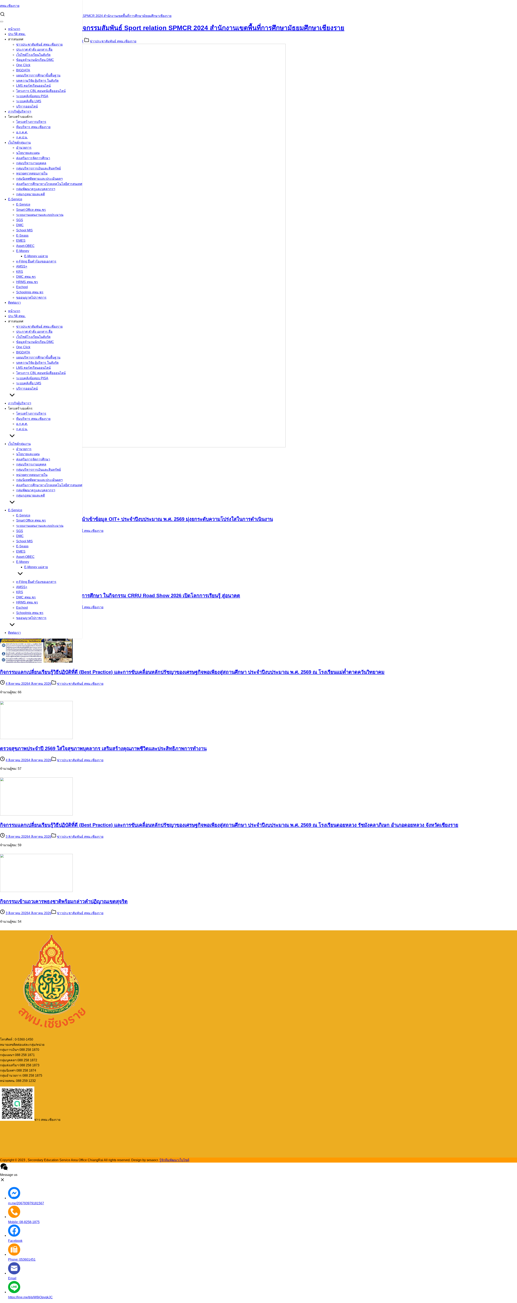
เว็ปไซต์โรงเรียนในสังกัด (33, 54)
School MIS (24, 230)
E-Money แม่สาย (36, 256)
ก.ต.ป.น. (22, 137)
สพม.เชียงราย (9, 5)
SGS (19, 220)
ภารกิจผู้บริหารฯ (19, 111)
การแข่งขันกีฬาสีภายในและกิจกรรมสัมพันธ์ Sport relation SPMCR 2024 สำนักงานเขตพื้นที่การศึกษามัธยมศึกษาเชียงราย (85, 16)
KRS (19, 271)
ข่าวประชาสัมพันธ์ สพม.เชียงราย (39, 44)
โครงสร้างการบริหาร (31, 121)
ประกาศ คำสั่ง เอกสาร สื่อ (34, 49)
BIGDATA (23, 70)
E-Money (22, 251)
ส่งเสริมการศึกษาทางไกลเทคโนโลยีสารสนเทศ (49, 184)
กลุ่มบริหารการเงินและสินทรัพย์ (38, 168)
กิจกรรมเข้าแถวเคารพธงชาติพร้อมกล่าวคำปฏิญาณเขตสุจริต (64, 901)
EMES (20, 240)
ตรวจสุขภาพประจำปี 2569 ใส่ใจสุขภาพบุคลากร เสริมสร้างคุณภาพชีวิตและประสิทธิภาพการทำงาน (103, 748)
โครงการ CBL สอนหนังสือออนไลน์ (41, 91)
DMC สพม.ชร (26, 276)
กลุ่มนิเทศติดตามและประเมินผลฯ (39, 178)
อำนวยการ (24, 147)
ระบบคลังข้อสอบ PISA (32, 96)
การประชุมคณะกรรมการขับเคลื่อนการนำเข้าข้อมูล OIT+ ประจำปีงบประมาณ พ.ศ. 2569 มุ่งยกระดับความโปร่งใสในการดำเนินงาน (136, 519)
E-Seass (22, 235)
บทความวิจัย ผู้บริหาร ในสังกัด (37, 80)
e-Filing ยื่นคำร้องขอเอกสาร (36, 261)
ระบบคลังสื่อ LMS (28, 101)
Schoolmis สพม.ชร (29, 292)
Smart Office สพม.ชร (31, 209)
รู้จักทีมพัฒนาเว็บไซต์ (174, 1160)
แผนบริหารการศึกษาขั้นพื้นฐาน (38, 75)
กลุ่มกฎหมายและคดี (30, 194)
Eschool (22, 287)
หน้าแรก (14, 29)
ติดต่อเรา (14, 302)
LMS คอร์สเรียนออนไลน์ (33, 85)
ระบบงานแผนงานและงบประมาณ (39, 214)
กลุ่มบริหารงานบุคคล (31, 163)
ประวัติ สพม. (17, 34)
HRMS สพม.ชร (27, 282)
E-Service (15, 199)
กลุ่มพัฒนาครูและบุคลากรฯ (35, 189)
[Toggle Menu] (1, 21)
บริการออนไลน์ (27, 106)
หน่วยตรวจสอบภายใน (31, 173)
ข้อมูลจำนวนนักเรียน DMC (35, 60)
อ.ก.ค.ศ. (22, 132)
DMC (20, 225)
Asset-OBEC (25, 246)
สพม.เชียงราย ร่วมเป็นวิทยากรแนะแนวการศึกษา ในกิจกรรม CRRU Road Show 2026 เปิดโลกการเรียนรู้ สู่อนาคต (120, 595)
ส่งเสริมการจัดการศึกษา (33, 158)
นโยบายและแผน (28, 153)
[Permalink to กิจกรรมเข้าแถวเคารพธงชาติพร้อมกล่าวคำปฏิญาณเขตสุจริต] (36, 891)
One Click (23, 65)
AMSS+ (21, 266)
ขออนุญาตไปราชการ (31, 297)
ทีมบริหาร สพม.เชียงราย (33, 127)
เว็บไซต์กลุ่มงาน (19, 142)
